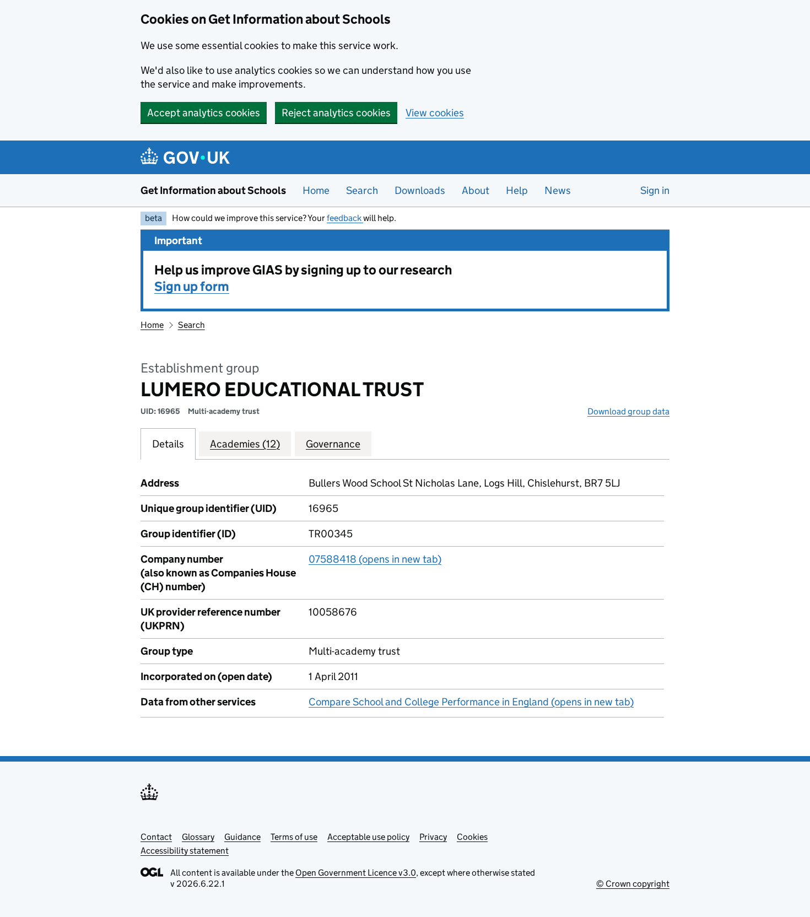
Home (316, 190)
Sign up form (191, 286)
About (475, 190)
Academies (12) (245, 444)
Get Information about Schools (213, 190)
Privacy (433, 837)
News (557, 190)
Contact (156, 837)
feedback (345, 218)
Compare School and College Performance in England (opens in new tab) (471, 701)
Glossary (198, 837)
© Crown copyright (632, 883)
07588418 (375, 559)
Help (517, 190)
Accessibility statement (185, 850)
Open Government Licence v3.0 (355, 872)
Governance (333, 444)
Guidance (242, 837)
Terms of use (294, 837)
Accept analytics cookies (203, 112)
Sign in (654, 190)
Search (362, 190)
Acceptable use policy (368, 837)
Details (168, 444)
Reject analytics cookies (336, 112)
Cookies (472, 837)
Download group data (628, 411)
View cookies (435, 112)
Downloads (420, 190)
